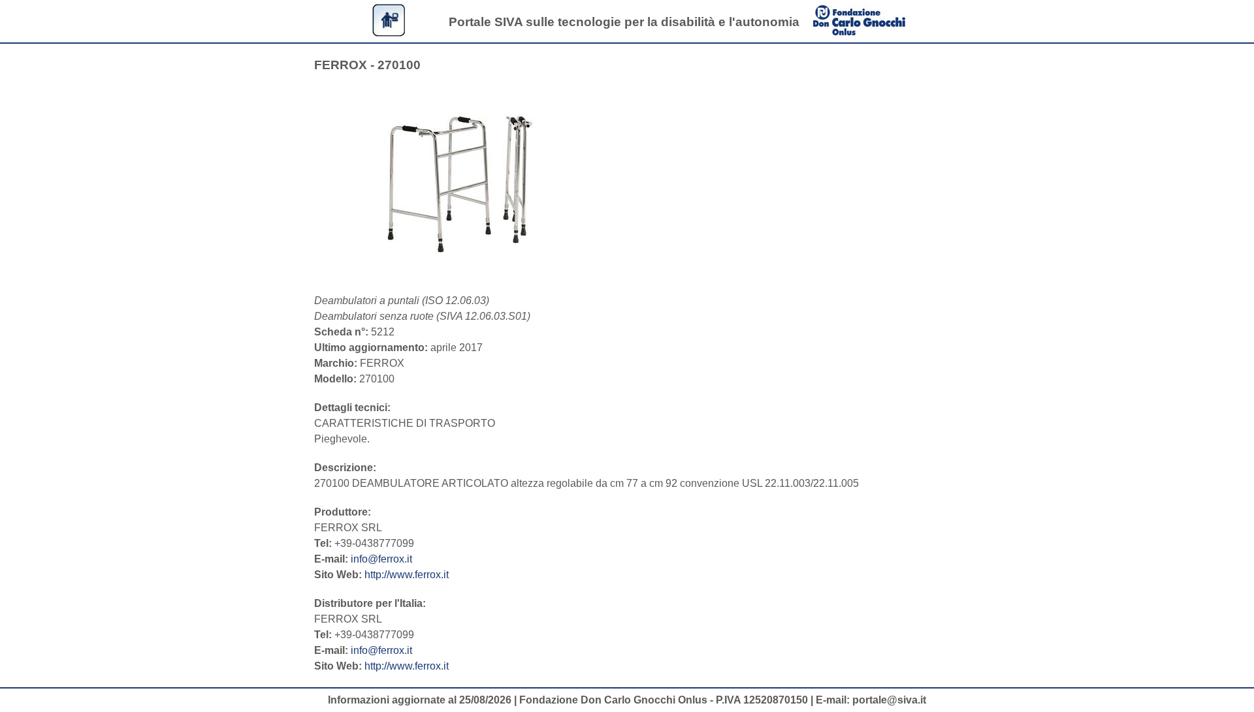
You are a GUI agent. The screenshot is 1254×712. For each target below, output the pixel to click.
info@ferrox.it (381, 559)
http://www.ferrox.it (406, 574)
